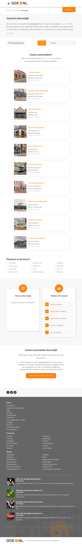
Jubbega (60, 263)
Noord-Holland (47, 443)
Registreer (48, 58)
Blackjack (10, 457)
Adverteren (10, 406)
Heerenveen (54, 311)
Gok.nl (8, 403)
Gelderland (46, 439)
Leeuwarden (54, 318)
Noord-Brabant (12, 443)
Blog (8, 410)
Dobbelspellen (11, 459)
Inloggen (9, 422)
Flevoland (46, 436)
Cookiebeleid (11, 415)
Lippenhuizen (37, 263)
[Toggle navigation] (8, 3)
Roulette (45, 455)
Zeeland (9, 448)
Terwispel (12, 263)
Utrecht (45, 446)
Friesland (16, 10)
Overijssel (10, 446)
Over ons (9, 425)
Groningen (10, 441)
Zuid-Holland (47, 448)
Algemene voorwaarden (15, 408)
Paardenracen (11, 464)
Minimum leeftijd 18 (49, 464)
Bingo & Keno (11, 462)
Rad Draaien (46, 462)
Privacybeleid (11, 429)
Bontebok (60, 266)
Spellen (68, 9)
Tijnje (34, 269)
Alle (42, 43)
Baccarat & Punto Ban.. (50, 459)
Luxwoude (12, 269)
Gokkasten (10, 455)
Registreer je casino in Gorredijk (41, 376)
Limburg (45, 441)
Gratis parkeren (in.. (13, 469)
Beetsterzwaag (38, 272)
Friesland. (64, 24)
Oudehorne (37, 266)
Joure (52, 332)
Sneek (52, 304)
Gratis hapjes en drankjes (51, 469)
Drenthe (9, 436)
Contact (9, 413)
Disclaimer (10, 417)
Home (8, 10)
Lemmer (53, 325)
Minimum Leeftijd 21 (13, 467)
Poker (44, 457)
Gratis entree (47, 467)
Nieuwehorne (13, 272)
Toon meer (10, 33)
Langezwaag (13, 266)
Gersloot (60, 272)
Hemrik (59, 269)
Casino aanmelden (13, 427)
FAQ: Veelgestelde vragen (15, 420)
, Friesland (54, 304)
